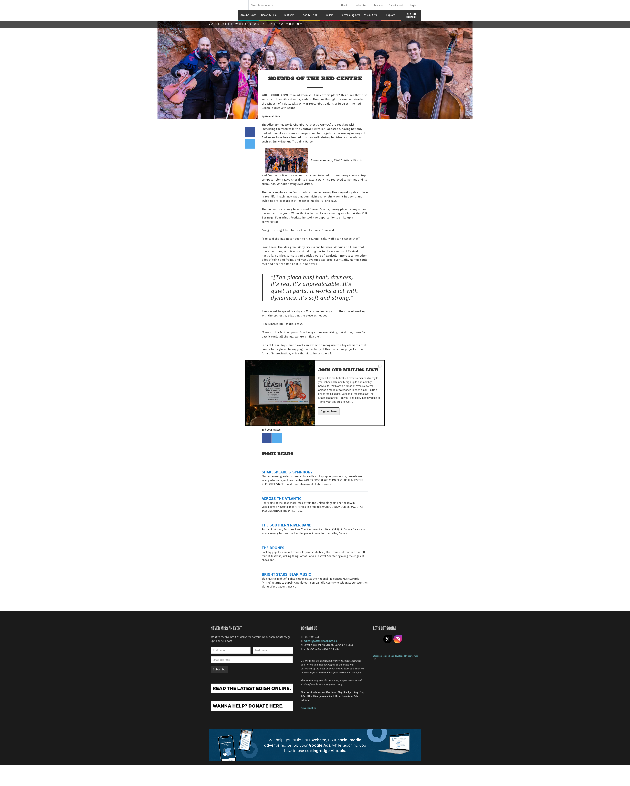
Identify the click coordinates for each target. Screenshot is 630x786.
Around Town (248, 15)
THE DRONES (273, 548)
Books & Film (269, 15)
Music (329, 15)
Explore (390, 15)
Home (243, 5)
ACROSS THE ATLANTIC (281, 498)
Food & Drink (309, 15)
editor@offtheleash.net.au (320, 641)
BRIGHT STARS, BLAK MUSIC (286, 574)
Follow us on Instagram (397, 639)
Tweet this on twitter (250, 144)
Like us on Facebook (377, 639)
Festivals (289, 15)
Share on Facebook (250, 132)
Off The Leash (223, 10)
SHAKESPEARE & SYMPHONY (287, 472)
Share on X (387, 639)
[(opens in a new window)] (252, 688)
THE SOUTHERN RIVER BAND (287, 525)
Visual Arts (370, 15)
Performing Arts (350, 15)
